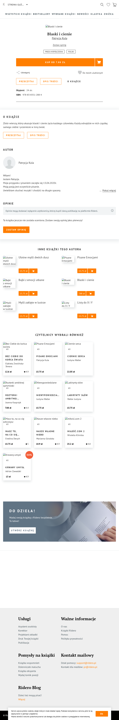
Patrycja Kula (59, 38)
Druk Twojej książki (28, 638)
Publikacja (23, 642)
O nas (64, 626)
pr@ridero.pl (90, 666)
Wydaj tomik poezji (28, 675)
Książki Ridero (68, 630)
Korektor (22, 630)
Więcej (21, 699)
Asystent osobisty (27, 626)
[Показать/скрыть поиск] (102, 4)
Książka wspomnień (28, 662)
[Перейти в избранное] (108, 4)
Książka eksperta (27, 671)
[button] (90, 73)
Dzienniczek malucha (29, 666)
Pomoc (64, 634)
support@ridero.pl (86, 662)
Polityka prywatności (72, 638)
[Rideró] (4, 4)
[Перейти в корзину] (114, 4)
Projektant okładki (27, 634)
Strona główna (17, 4)
